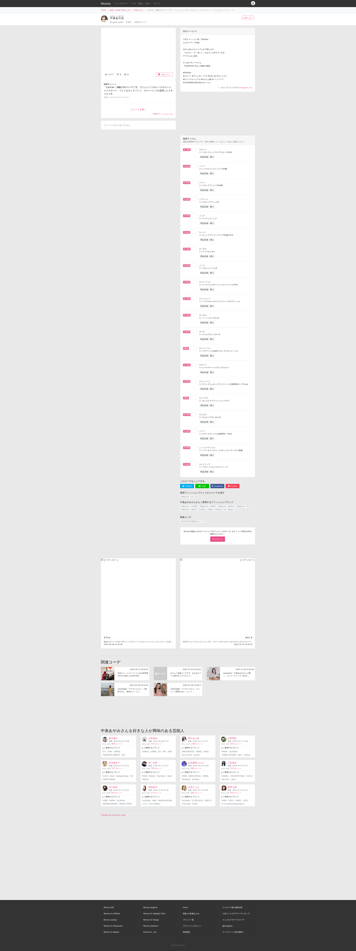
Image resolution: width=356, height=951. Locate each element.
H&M (154, 800)
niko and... (226, 779)
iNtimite (152, 776)
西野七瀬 (232, 787)
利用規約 (186, 932)
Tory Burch (161, 776)
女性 (129, 22)
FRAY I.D (208, 800)
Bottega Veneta (122, 776)
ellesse (247, 755)
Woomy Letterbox (150, 926)
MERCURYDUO (188, 751)
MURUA (218, 510)
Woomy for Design (151, 920)
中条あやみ (138, 10)
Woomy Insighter (150, 907)
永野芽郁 (232, 738)
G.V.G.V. (250, 776)
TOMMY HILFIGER (229, 755)
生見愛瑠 (196, 762)
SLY (104, 751)
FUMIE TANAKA (109, 779)
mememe (195, 779)
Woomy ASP (109, 907)
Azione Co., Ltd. (150, 932)
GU (200, 152)
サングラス (203, 398)
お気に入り (248, 17)
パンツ (202, 431)
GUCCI (105, 776)
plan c (240, 755)
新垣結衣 (152, 787)
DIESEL (230, 510)
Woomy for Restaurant (113, 926)
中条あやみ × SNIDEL (208, 506)
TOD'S (230, 800)
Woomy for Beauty (111, 932)
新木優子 (113, 738)
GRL (164, 751)
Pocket (233, 486)
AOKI (170, 751)
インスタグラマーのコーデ (233, 920)
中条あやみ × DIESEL (189, 510)
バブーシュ (203, 199)
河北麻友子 (114, 762)
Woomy (106, 3)
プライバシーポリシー (192, 926)
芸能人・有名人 (144, 4)
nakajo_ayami (117, 22)
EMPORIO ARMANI (110, 804)
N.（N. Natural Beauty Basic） (233, 804)
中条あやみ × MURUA (226, 506)
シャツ (202, 166)
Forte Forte (186, 804)
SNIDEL (210, 510)
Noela (206, 751)
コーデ (133, 4)
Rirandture (186, 779)
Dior (123, 755)
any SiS (196, 755)
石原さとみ (193, 787)
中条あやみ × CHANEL (189, 506)
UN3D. (194, 804)
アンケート (217, 539)
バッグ (202, 216)
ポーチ (202, 332)
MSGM (112, 800)
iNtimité (145, 779)
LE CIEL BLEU (197, 800)
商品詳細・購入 (207, 157)
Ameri (110, 751)
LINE (203, 486)
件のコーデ (116, 744)
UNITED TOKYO (125, 804)
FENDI (144, 776)
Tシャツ (202, 232)
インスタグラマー (121, 4)
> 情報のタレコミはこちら (162, 114)
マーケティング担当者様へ (233, 932)
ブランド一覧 (188, 920)
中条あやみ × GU (187, 497)
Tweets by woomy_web (113, 815)
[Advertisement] (217, 113)
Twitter (188, 486)
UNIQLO (145, 751)
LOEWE (153, 751)
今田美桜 (152, 738)
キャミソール (204, 282)
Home (185, 907)
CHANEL (202, 510)
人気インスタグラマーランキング (236, 914)
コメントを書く (138, 109)
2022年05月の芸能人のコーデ (192, 521)
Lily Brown (233, 751)
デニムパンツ (204, 299)
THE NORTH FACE (237, 776)
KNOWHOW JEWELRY (111, 755)
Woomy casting (110, 920)
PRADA (224, 751)
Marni (169, 776)
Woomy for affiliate (112, 914)
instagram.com (246, 88)
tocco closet (187, 755)
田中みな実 (193, 738)
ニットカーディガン (207, 448)
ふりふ (144, 804)
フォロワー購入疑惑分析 (232, 907)
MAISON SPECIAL (165, 800)
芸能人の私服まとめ (191, 914)
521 (131, 776)
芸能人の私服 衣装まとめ (120, 10)
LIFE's (245, 800)
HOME (103, 10)
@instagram (227, 926)
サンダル (202, 249)
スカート (202, 149)
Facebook (218, 486)
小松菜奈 (232, 762)
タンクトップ (204, 464)
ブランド (156, 4)
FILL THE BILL (154, 804)
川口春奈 (113, 787)
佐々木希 (152, 762)
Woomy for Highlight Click (154, 914)
